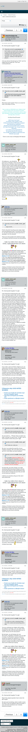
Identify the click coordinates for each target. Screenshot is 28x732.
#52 (25, 422)
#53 (25, 527)
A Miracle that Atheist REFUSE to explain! (14, 123)
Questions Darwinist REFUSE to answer (14, 125)
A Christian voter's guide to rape (14, 121)
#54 (25, 565)
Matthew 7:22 (5, 256)
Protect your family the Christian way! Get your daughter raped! (14, 393)
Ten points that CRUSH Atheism (14, 131)
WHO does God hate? (14, 120)
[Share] (25, 40)
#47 (25, 85)
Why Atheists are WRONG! (14, 124)
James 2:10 (3, 403)
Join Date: (7, 38)
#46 (25, 43)
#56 (25, 692)
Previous (9, 30)
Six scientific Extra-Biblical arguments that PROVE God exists (14, 133)
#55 (25, 612)
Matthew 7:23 (5, 261)
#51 (25, 361)
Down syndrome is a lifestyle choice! (14, 398)
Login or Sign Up (22, 1)
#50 (25, 288)
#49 (25, 217)
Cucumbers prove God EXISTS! (14, 129)
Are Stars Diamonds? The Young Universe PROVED (14, 127)
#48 (25, 154)
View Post (22, 49)
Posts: (6, 40)
